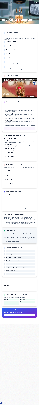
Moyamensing (22, 299)
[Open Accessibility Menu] (1, 403)
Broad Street (6, 299)
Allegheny (22, 301)
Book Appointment (19, 314)
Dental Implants (6, 285)
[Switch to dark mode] (23, 3)
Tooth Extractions (7, 288)
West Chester (6, 303)
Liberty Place (6, 301)
